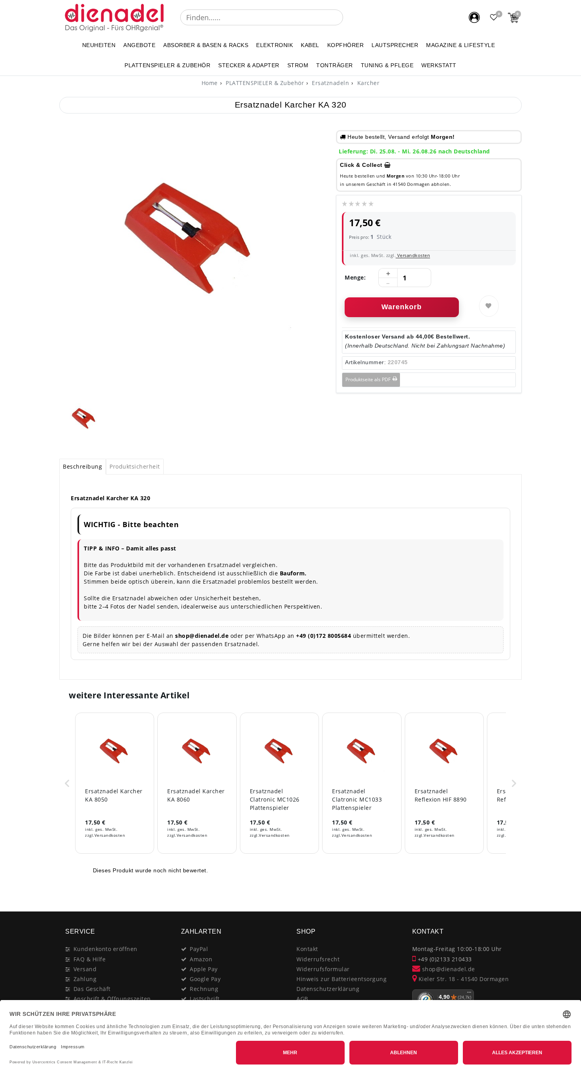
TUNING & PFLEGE (387, 65)
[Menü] (469, 994)
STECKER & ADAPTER (248, 65)
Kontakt (307, 949)
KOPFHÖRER (345, 45)
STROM (298, 65)
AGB (302, 998)
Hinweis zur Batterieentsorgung (341, 979)
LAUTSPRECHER (395, 45)
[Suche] (348, 17)
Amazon (201, 959)
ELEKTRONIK (274, 45)
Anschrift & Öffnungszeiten (112, 998)
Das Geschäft (92, 989)
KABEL (310, 45)
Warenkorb (401, 307)
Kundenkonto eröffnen (106, 949)
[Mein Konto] (474, 17)
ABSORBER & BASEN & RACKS (205, 45)
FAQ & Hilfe (90, 959)
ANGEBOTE (139, 45)
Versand (85, 969)
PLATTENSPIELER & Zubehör (167, 65)
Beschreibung (82, 466)
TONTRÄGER (334, 65)
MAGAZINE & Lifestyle (460, 45)
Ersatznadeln (329, 83)
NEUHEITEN (99, 45)
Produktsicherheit (134, 466)
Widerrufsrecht (318, 959)
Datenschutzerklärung (327, 989)
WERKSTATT (438, 65)
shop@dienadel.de (447, 969)
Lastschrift (205, 998)
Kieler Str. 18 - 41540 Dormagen (463, 979)
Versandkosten (413, 255)
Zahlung (85, 979)
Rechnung (204, 989)
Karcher (367, 83)
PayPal (199, 949)
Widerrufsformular (323, 969)
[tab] (82, 467)
